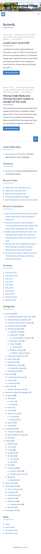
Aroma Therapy (14, 489)
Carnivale (15, 347)
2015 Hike (17, 35)
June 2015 (9, 282)
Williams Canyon (16, 350)
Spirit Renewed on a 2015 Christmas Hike (21, 200)
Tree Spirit (12, 468)
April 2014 (9, 291)
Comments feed (11, 530)
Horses (10, 410)
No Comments (17, 39)
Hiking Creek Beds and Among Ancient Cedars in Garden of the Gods (18, 98)
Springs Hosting (11, 171)
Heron (10, 407)
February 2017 (11, 272)
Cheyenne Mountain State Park (20, 316)
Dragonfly (11, 453)
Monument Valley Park (16, 356)
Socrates (25, 547)
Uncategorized (11, 510)
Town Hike (14, 344)
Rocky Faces (7, 92)
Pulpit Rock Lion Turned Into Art (17, 187)
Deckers (11, 380)
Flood (10, 438)
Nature (8, 441)
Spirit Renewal (10, 486)
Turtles (10, 425)
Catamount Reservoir (16, 377)
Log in (7, 524)
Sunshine (15, 92)
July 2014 (9, 285)
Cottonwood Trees (17, 474)
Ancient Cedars (21, 87)
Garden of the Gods (17, 90)
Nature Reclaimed (17, 368)
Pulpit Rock (12, 362)
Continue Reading (11, 73)
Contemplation (16, 504)
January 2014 (10, 300)
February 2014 (11, 297)
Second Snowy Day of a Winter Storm (19, 253)
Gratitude (11, 492)
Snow (10, 465)
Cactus (10, 447)
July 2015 (9, 279)
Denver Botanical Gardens (18, 320)
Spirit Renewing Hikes (20, 5)
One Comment (26, 92)
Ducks (12, 401)
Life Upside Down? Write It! (16, 154)
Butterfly (25, 35)
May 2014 (9, 288)
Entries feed (10, 527)
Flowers (32, 35)
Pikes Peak (26, 37)
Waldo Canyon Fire (19, 353)
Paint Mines (12, 359)
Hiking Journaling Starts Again (17, 197)
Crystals (6, 90)
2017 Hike (9, 386)
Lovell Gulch (17, 37)
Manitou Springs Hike (16, 389)
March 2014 (10, 294)
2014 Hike (9, 313)
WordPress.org (11, 533)
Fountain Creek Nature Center (19, 323)
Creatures (9, 395)
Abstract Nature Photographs (17, 392)
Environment (10, 429)
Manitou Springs (14, 329)
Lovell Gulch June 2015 (16, 42)
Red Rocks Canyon (15, 365)
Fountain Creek (16, 332)
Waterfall (13, 480)
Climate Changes (14, 431)
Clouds (10, 450)
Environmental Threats (16, 435)
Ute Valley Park (14, 371)
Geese (12, 404)
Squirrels (11, 422)
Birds (10, 398)
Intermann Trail (16, 335)
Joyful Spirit (7, 37)
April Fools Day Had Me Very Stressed (20, 213)
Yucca (12, 462)
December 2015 (11, 276)
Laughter (11, 498)
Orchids (13, 459)
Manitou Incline (16, 341)
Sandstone (14, 419)
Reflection (12, 501)
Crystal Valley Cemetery (21, 338)
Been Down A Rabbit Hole (15, 194)
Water (10, 477)
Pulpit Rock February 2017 (15, 190)
